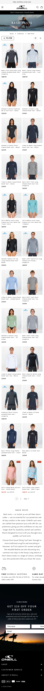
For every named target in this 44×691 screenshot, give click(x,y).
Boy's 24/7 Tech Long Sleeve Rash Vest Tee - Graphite (30, 184)
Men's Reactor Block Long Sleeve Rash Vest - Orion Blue (31, 376)
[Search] (37, 7)
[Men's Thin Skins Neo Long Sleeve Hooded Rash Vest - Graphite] (12, 55)
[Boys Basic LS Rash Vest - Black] (32, 435)
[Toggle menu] (2, 7)
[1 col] (35, 38)
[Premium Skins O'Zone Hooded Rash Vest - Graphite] (12, 397)
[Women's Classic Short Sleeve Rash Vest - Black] (12, 130)
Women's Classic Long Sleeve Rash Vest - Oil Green (10, 337)
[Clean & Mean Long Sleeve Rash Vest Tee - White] (12, 359)
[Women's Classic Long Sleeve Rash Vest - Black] (32, 93)
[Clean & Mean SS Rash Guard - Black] (32, 397)
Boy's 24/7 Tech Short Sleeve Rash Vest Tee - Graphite (30, 299)
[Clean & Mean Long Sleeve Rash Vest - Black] (12, 167)
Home (12, 34)
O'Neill (9, 686)
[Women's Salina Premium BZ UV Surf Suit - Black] (12, 93)
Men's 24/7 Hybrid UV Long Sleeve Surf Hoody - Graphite (32, 260)
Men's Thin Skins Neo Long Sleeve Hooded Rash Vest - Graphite (11, 72)
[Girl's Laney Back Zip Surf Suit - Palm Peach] (12, 472)
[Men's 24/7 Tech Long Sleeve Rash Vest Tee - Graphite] (32, 320)
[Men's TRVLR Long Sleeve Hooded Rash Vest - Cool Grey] (32, 55)
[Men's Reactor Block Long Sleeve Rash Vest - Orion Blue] (32, 359)
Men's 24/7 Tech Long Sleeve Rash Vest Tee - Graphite (30, 337)
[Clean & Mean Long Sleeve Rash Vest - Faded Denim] (12, 282)
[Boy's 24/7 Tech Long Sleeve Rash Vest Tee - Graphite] (32, 167)
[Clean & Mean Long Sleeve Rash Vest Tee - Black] (32, 130)
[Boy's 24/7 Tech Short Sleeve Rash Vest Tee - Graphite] (32, 282)
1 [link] (16, 499)
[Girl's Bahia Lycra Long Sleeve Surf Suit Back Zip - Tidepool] (32, 205)
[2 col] (40, 38)
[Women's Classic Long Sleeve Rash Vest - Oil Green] (12, 320)
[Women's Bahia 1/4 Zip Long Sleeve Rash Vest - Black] (12, 243)
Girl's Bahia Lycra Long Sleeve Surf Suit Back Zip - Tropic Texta (11, 222)
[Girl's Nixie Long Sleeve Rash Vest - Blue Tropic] (32, 472)
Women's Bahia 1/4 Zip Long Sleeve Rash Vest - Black (10, 260)
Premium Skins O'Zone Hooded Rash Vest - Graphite (10, 414)
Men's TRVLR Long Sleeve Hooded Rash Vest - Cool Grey (31, 72)
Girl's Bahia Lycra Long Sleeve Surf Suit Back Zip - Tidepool (32, 222)
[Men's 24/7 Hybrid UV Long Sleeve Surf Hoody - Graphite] (32, 243)
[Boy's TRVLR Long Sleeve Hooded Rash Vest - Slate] (12, 435)
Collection (20, 34)
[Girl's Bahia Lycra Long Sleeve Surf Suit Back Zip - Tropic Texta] (12, 205)
